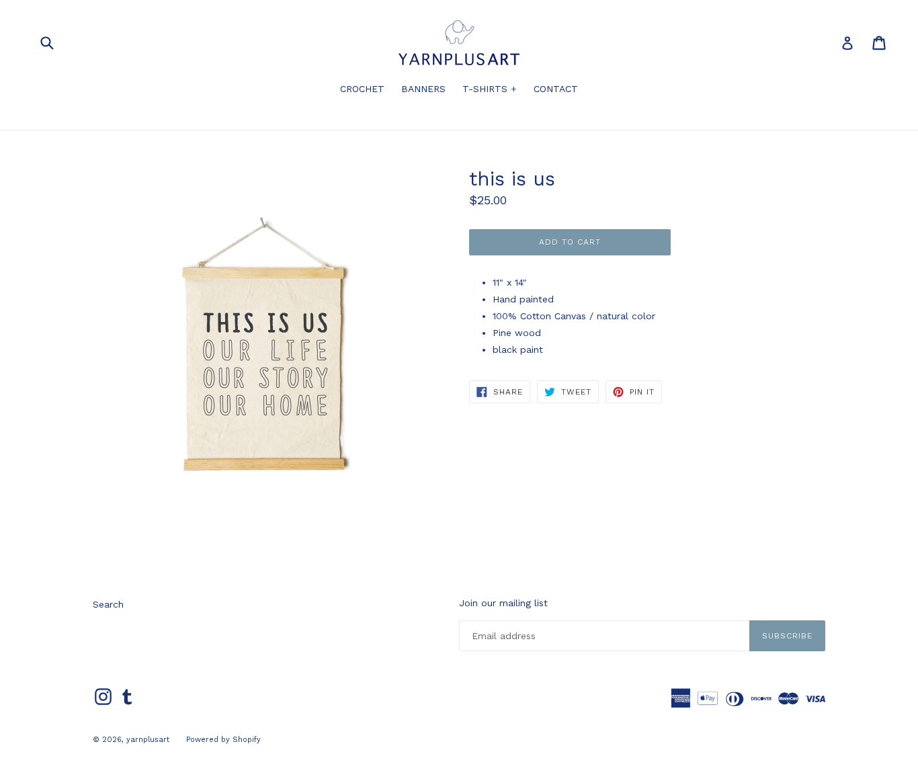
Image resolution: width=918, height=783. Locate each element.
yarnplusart (147, 739)
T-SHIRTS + (489, 88)
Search (108, 604)
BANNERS (423, 88)
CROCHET (362, 88)
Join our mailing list (503, 602)
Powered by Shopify (223, 739)
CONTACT (556, 88)
